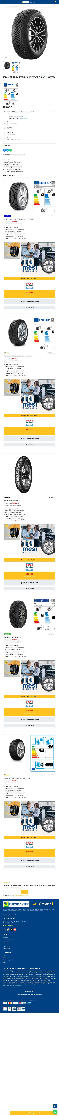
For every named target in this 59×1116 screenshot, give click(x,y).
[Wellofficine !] (29, 2)
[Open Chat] (55, 1106)
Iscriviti (25, 892)
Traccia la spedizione (8, 939)
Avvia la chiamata (23, 118)
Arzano (5, 955)
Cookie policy (6, 948)
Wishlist (5, 944)
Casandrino (6, 958)
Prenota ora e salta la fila (31, 301)
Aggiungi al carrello (34, 1113)
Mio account (6, 937)
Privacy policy (6, 946)
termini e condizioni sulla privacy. (21, 895)
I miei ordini (6, 942)
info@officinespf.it (8, 925)
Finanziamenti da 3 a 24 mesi (29, 278)
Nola (4, 962)
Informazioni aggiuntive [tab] (18, 155)
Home (4, 6)
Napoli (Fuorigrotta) (8, 960)
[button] (6, 58)
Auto (8, 6)
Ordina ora (31, 307)
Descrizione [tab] (6, 155)
